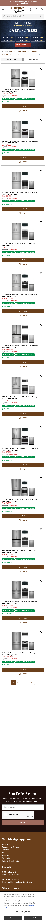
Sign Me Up (23, 822)
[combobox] (34, 59)
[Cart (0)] (42, 9)
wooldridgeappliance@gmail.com (19, 882)
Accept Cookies (33, 918)
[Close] (42, 894)
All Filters (13, 59)
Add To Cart (23, 106)
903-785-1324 (13, 879)
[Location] (30, 9)
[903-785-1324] (36, 9)
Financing (5, 855)
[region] (23, 906)
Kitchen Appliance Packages (28, 51)
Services (5, 850)
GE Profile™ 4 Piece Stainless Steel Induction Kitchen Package (20, 141)
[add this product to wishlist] (41, 68)
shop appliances (23, 45)
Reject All (13, 918)
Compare (24, 110)
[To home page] (16, 9)
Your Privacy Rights (23, 912)
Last (31, 682)
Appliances (13, 51)
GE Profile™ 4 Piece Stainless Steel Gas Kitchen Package (19, 90)
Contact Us (6, 858)
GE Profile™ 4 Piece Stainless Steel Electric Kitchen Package (19, 192)
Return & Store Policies (11, 861)
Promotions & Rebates (10, 847)
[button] (3, 9)
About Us (5, 853)
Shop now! (24, 4)
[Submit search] (40, 16)
